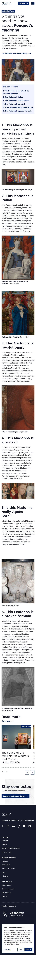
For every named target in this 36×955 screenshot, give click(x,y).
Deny (20, 949)
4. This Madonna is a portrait (14, 104)
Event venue (6, 865)
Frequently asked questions (11, 848)
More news (6, 721)
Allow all (28, 949)
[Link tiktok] (19, 826)
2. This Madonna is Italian (13, 97)
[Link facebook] (3, 826)
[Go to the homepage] (7, 3)
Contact (4, 844)
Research (5, 861)
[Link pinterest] (29, 826)
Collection (5, 876)
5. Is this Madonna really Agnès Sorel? (18, 107)
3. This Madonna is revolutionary (16, 100)
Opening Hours (7, 8)
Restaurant (6, 893)
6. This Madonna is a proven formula (17, 111)
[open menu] (32, 3)
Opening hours (6, 852)
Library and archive (8, 869)
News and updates (8, 889)
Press (3, 872)
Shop (4, 896)
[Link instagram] (8, 826)
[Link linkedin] (13, 826)
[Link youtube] (24, 826)
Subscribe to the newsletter (14, 796)
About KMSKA (6, 885)
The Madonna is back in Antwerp (14, 53)
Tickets (22, 3)
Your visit (5, 841)
